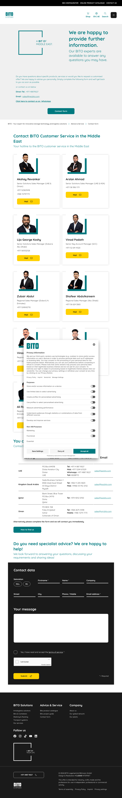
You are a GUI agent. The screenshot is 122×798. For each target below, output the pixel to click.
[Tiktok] (25, 736)
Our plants (74, 717)
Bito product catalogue (49, 711)
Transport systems (20, 720)
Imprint (90, 789)
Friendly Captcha (46, 664)
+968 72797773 (23, 194)
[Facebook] (14, 736)
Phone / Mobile (69, 594)
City (39, 594)
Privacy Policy (80, 789)
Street (16, 594)
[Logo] (12, 15)
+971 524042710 (23, 307)
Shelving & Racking (20, 717)
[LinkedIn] (35, 736)
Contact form (45, 717)
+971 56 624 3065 (73, 304)
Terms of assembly (65, 789)
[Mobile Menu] (114, 15)
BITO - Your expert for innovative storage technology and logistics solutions (37, 124)
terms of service (56, 652)
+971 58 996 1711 (73, 187)
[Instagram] (20, 736)
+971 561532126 (23, 250)
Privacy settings (101, 789)
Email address (93, 594)
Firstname (43, 580)
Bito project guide (47, 714)
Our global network (77, 714)
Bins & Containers (20, 714)
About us (73, 711)
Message (18, 616)
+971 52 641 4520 (73, 248)
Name (65, 580)
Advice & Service (77, 124)
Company (90, 580)
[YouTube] (30, 736)
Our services (18, 723)
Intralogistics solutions (21, 711)
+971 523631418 (23, 190)
